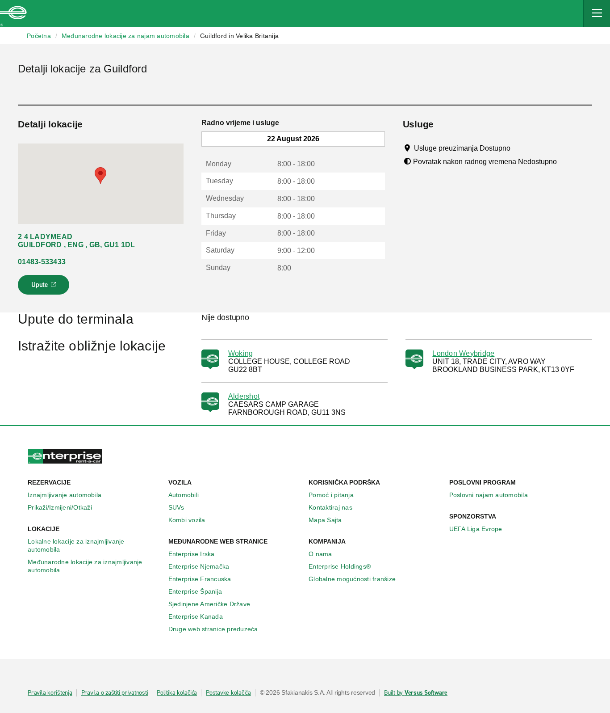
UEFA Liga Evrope (475, 528)
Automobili (183, 494)
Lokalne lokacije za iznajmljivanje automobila (76, 545)
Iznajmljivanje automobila (64, 494)
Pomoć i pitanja (331, 494)
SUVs (176, 507)
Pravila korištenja (50, 693)
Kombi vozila (186, 519)
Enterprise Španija (195, 591)
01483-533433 (42, 262)
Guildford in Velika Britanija (239, 35)
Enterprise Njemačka (199, 566)
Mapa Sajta (325, 519)
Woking (240, 353)
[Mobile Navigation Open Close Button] (596, 13)
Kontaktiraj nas (330, 507)
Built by (415, 693)
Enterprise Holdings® (340, 566)
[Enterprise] (13, 13)
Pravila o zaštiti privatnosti (114, 693)
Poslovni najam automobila (488, 494)
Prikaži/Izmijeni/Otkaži (60, 507)
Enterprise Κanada (195, 616)
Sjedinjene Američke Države (209, 604)
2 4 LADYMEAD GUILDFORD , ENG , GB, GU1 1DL (76, 241)
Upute (44, 287)
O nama (320, 553)
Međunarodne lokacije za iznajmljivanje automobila (85, 566)
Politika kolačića (177, 693)
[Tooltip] (518, 147)
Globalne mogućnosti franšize (352, 578)
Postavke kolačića (228, 693)
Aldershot (243, 396)
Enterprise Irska (191, 553)
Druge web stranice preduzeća (213, 629)
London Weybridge (463, 353)
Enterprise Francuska (199, 578)
